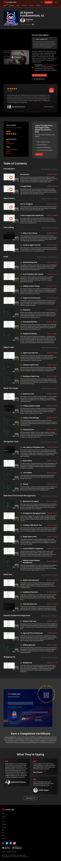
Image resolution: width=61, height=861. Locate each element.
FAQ (3, 832)
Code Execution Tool (30, 604)
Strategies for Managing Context (34, 513)
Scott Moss (29, 19)
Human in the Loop (29, 621)
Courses (11, 5)
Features (24, 5)
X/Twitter (3, 843)
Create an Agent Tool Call (31, 245)
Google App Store (17, 847)
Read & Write (27, 461)
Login (55, 2)
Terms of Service (16, 856)
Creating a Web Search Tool (32, 525)
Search (42, 2)
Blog (18, 5)
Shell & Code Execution (31, 580)
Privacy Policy (24, 856)
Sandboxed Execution (30, 592)
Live (3, 819)
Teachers (4, 824)
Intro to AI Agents (26, 204)
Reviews (4, 827)
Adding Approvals (29, 645)
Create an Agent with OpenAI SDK (32, 215)
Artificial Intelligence (12, 149)
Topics (3, 821)
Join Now (48, 2)
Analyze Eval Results (30, 334)
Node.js (8, 142)
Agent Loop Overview (30, 353)
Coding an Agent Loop (30, 365)
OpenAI (8, 151)
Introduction (24, 174)
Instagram (14, 843)
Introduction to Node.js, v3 (49, 65)
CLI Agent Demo (25, 186)
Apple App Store (6, 847)
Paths (5, 5)
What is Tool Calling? (30, 233)
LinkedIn (7, 843)
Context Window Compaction (33, 548)
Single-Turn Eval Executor (31, 298)
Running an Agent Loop (31, 376)
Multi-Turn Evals (28, 394)
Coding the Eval (28, 429)
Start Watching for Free (40, 75)
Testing (25, 484)
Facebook (10, 843)
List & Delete (27, 472)
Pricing (31, 5)
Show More (29, 798)
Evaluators (26, 310)
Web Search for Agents (31, 501)
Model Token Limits (30, 537)
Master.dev (10, 2)
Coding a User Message (31, 418)
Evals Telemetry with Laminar (33, 274)
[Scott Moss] (22, 20)
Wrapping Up (27, 663)
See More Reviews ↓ (49, 106)
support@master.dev (11, 851)
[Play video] (16, 57)
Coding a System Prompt (31, 406)
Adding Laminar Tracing (31, 286)
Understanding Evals (30, 262)
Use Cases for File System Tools (33, 447)
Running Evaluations (30, 322)
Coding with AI (10, 143)
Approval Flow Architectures (33, 633)
